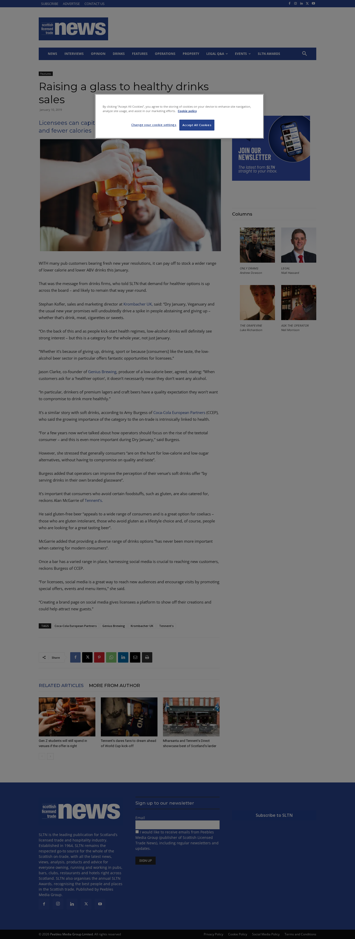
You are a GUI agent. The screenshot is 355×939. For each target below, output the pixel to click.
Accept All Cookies (196, 125)
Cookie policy (187, 111)
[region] (179, 116)
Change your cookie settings (153, 125)
